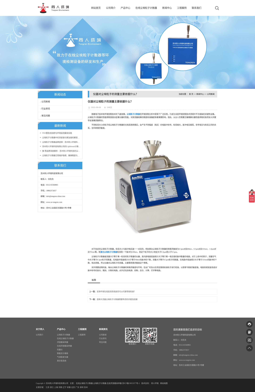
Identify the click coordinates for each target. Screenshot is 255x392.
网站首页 (96, 8)
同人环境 (155, 383)
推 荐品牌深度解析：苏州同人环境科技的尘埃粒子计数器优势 (61, 151)
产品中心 (125, 8)
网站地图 (164, 383)
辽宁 (64, 387)
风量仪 (60, 350)
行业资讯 (103, 338)
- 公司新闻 (45, 102)
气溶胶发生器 (62, 357)
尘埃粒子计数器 (63, 335)
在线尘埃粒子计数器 (146, 8)
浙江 (52, 387)
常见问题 (103, 342)
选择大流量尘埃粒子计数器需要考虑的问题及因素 (117, 299)
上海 (56, 387)
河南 (60, 387)
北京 (73, 387)
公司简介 (111, 8)
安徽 (69, 387)
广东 (77, 387)
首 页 (191, 94)
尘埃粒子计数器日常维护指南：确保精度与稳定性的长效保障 (61, 155)
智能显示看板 (62, 353)
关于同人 (40, 329)
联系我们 (196, 8)
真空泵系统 (61, 361)
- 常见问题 (45, 116)
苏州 (86, 387)
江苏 (47, 387)
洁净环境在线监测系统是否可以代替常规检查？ (116, 292)
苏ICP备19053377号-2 (131, 383)
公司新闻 (210, 94)
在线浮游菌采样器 (64, 346)
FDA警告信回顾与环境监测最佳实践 (57, 133)
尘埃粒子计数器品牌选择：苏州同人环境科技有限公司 (61, 142)
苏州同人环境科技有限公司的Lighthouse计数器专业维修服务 (61, 146)
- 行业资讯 (45, 109)
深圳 (81, 387)
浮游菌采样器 (62, 342)
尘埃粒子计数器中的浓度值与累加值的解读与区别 (61, 138)
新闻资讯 (103, 329)
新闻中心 (167, 8)
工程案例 (182, 8)
